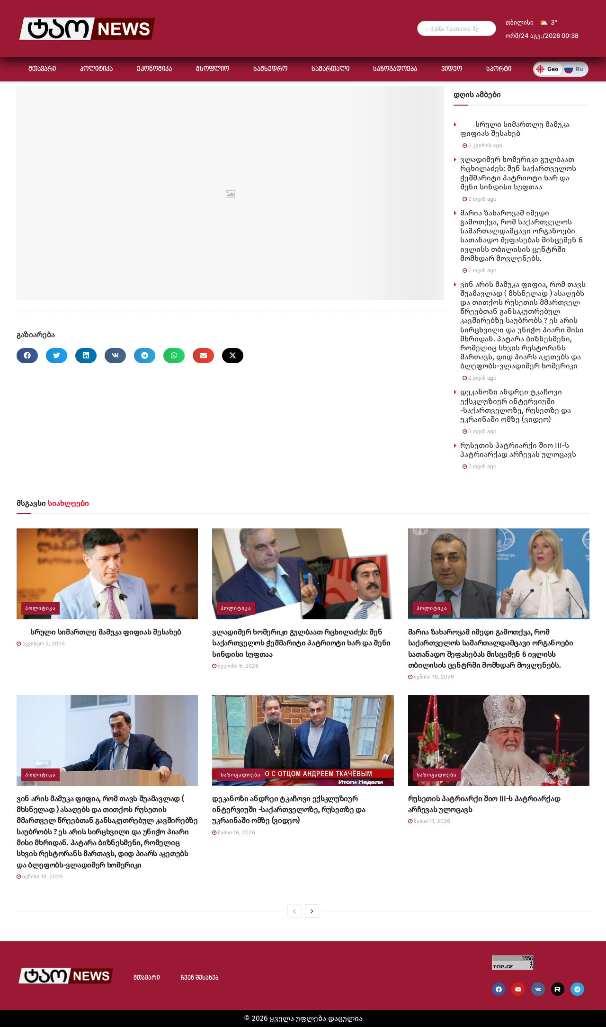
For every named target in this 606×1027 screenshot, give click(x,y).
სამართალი (330, 69)
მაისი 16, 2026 (235, 832)
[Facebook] (499, 989)
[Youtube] (518, 989)
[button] (27, 355)
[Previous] (294, 911)
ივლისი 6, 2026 (237, 665)
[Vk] (538, 989)
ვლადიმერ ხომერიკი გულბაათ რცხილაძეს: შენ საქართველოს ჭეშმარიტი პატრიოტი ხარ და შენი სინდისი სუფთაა (518, 173)
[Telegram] (577, 989)
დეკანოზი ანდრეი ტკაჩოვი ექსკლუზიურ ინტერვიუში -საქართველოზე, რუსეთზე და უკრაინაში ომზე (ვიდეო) (515, 405)
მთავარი (42, 69)
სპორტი (498, 69)
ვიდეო (451, 69)
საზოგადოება (395, 69)
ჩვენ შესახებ (200, 978)
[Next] (312, 911)
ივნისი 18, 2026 (433, 676)
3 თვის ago (482, 431)
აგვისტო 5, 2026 (43, 643)
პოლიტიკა (96, 69)
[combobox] (456, 28)
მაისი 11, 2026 (431, 821)
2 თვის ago (482, 199)
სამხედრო (270, 69)
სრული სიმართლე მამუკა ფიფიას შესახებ (515, 129)
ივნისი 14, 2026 (41, 876)
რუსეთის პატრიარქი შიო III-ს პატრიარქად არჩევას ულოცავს (518, 450)
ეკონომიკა (154, 69)
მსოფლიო (212, 69)
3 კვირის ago (484, 145)
